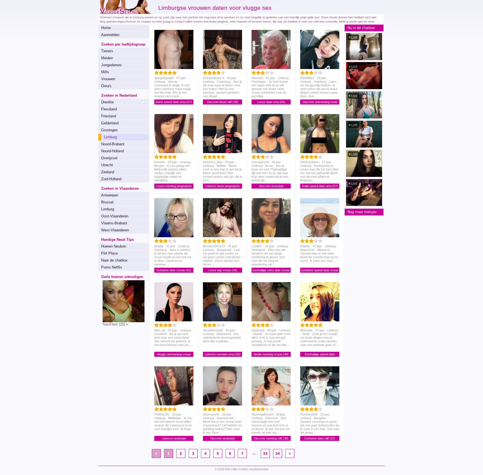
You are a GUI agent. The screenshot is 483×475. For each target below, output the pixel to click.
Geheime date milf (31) (319, 438)
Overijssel (109, 158)
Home (106, 28)
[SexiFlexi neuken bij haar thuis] (121, 321)
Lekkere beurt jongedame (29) (222, 186)
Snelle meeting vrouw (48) (271, 354)
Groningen (109, 130)
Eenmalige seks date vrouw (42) (271, 271)
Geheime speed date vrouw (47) (319, 271)
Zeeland (107, 172)
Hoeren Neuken (113, 246)
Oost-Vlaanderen (114, 216)
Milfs (105, 72)
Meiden (107, 58)
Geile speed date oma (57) (320, 186)
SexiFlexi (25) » (115, 324)
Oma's (106, 86)
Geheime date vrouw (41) (174, 270)
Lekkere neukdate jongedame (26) (174, 439)
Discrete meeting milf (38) (271, 438)
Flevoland (109, 109)
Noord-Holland (112, 151)
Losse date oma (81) (271, 102)
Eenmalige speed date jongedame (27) (320, 355)
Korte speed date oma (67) (174, 102)
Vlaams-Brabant (114, 223)
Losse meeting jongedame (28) (174, 186)
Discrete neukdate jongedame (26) (271, 186)
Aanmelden (110, 35)
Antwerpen (109, 195)
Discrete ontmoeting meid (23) (320, 102)
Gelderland (110, 123)
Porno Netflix (111, 267)
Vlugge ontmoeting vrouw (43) (174, 355)
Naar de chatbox (114, 260)
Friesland (108, 116)
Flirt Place (109, 253)
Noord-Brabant (112, 144)
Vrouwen (108, 79)
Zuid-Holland (111, 179)
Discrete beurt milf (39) (222, 102)
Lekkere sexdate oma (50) (223, 354)
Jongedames (111, 65)
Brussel (107, 202)
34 (277, 453)
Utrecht (107, 165)
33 (265, 453)
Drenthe (107, 102)
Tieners (107, 51)
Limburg (107, 209)
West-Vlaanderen (115, 230)
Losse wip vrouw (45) (222, 270)
